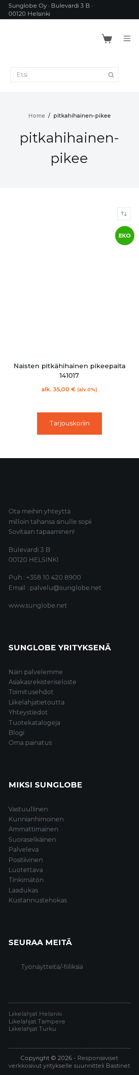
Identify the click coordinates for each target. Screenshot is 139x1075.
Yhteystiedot (28, 712)
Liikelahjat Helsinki (35, 1013)
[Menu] (127, 38)
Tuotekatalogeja (34, 722)
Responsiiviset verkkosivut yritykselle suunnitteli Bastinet (69, 1061)
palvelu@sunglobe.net (66, 587)
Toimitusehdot (31, 692)
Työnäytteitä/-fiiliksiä (52, 966)
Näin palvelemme (35, 672)
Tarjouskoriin (69, 423)
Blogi (16, 732)
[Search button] (111, 75)
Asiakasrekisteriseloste (42, 682)
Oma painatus (30, 742)
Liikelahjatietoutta (36, 702)
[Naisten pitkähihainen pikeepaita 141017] (69, 291)
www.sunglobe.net (37, 605)
